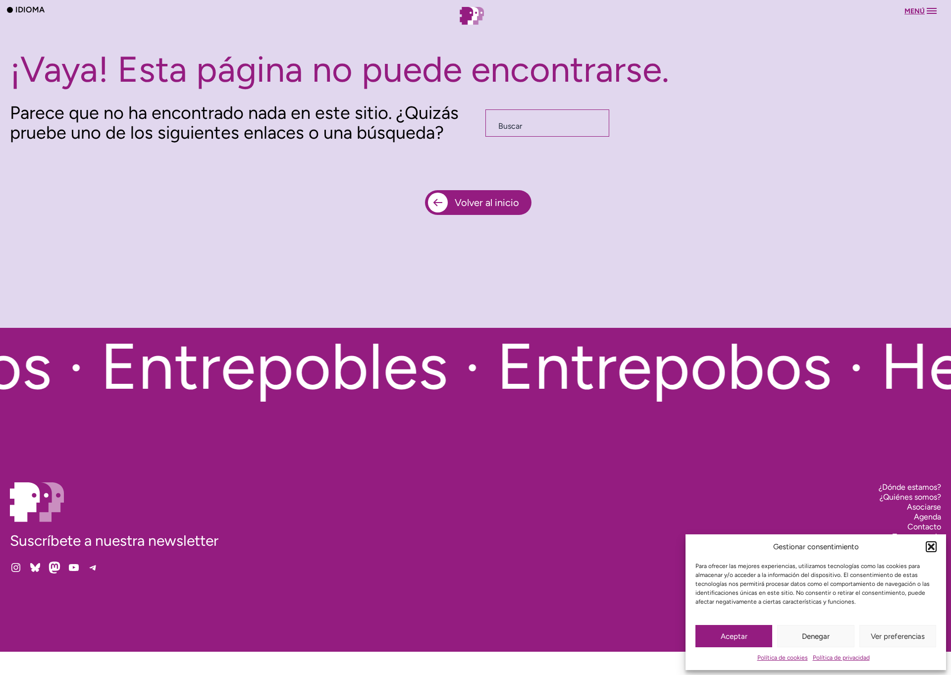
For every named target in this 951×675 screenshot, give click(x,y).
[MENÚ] (475, 25)
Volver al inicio (487, 202)
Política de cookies (782, 657)
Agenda (927, 516)
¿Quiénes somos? (910, 497)
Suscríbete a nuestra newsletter (114, 540)
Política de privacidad (841, 657)
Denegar (816, 636)
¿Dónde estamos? (910, 487)
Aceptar (734, 636)
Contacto (924, 526)
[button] (931, 547)
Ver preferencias (898, 636)
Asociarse (924, 507)
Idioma (30, 9)
